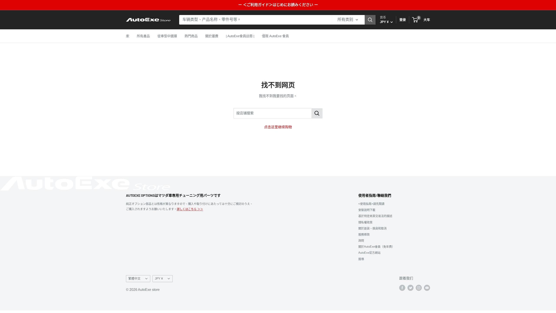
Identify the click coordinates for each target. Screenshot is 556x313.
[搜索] (370, 20)
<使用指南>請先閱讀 (371, 203)
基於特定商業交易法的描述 (375, 216)
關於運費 (211, 36)
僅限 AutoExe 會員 (275, 36)
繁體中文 (134, 278)
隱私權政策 (365, 222)
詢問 (361, 240)
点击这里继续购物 (278, 127)
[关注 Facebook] (402, 288)
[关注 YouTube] (427, 288)
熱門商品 (191, 36)
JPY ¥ (159, 278)
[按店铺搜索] (317, 113)
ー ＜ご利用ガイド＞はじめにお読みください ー (278, 5)
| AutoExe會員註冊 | (240, 36)
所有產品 (143, 36)
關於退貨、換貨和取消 (372, 228)
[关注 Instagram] (419, 288)
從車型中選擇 (167, 36)
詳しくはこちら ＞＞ (190, 209)
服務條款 (364, 234)
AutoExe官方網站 (369, 252)
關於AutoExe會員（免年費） (376, 246)
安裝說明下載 (366, 209)
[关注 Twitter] (410, 288)
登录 (402, 20)
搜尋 (361, 259)
